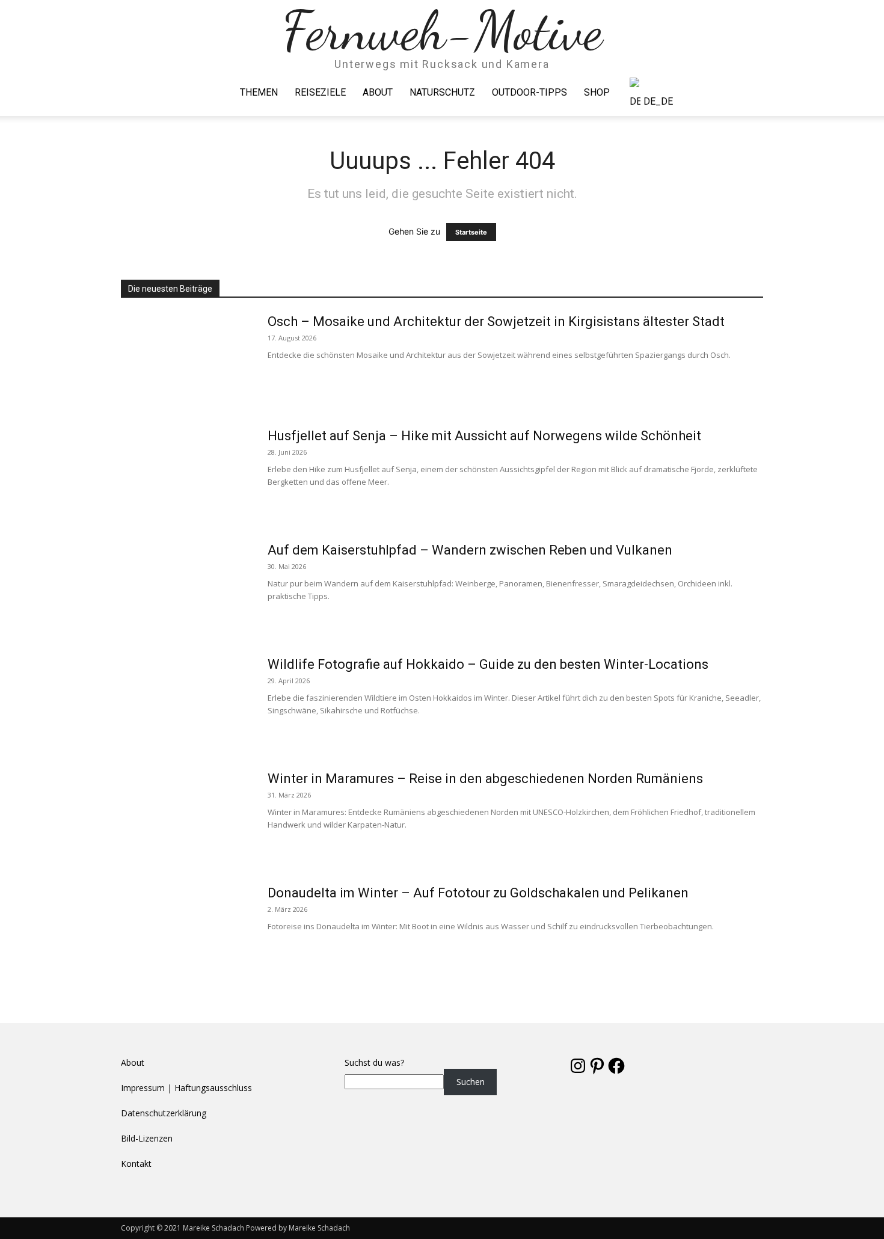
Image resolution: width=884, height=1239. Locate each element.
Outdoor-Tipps (529, 92)
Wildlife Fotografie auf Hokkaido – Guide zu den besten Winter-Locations (488, 664)
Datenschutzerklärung (163, 1113)
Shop (597, 92)
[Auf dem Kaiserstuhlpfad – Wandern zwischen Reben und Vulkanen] (186, 587)
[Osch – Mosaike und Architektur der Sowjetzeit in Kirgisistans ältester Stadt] (186, 358)
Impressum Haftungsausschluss (186, 1087)
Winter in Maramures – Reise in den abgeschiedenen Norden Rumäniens (485, 778)
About (378, 92)
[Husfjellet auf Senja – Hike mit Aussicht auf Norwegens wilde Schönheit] (186, 473)
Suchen (470, 1081)
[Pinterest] (754, 92)
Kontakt (136, 1163)
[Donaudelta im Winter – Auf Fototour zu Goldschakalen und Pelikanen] (186, 930)
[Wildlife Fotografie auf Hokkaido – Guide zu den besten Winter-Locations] (186, 701)
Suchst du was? (374, 1062)
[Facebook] (713, 92)
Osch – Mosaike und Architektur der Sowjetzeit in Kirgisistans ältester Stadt (496, 321)
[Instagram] (734, 92)
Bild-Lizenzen (147, 1138)
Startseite (471, 232)
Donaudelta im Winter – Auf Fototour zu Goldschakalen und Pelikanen (478, 892)
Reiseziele (320, 92)
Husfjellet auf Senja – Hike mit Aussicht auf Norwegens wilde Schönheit (484, 435)
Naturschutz (442, 92)
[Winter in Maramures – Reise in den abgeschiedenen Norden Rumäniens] (186, 815)
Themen (259, 92)
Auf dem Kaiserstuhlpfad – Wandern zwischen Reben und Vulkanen (470, 550)
